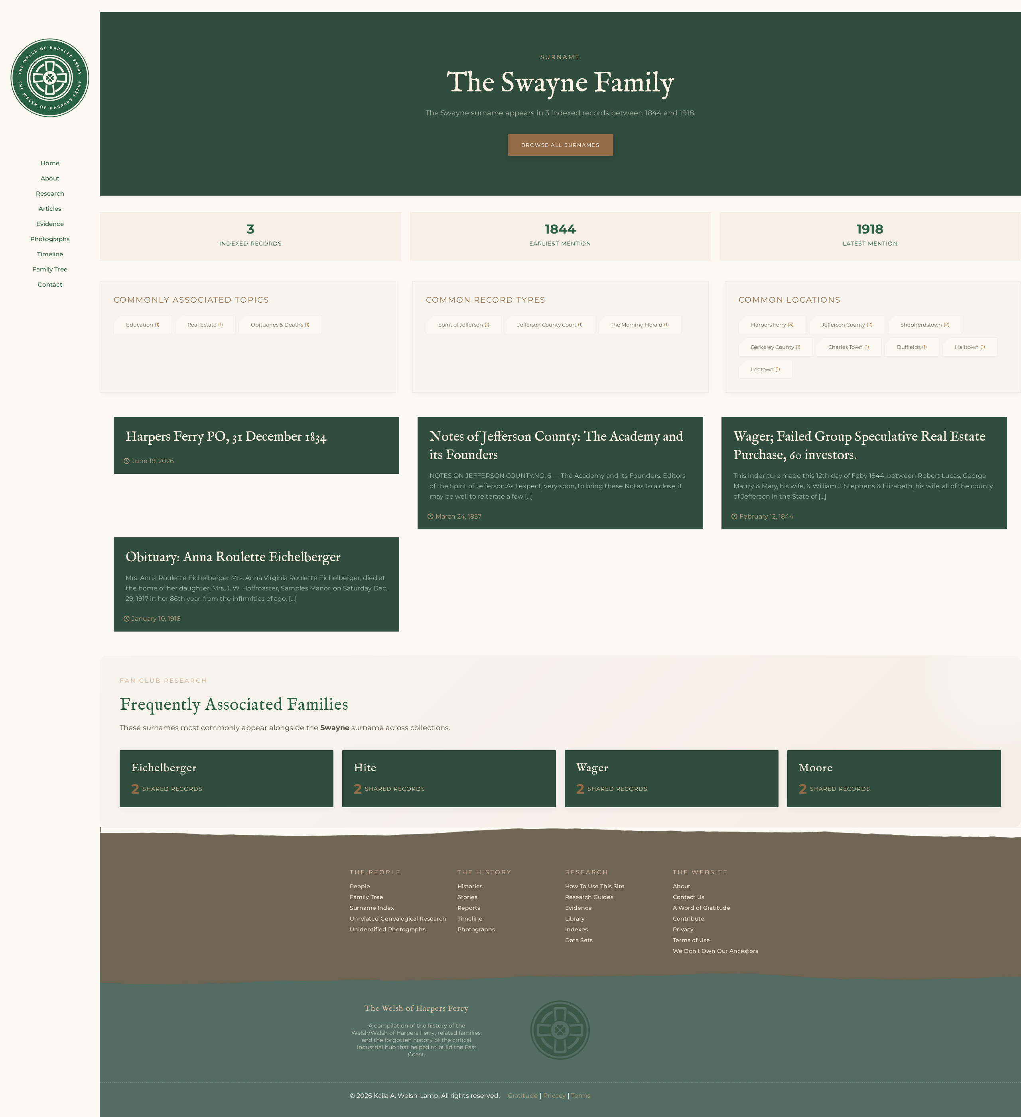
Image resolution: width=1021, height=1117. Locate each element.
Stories (467, 897)
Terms (581, 1095)
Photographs (476, 929)
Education (143, 324)
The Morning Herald (640, 324)
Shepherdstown (925, 324)
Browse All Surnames (560, 145)
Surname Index (372, 907)
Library (575, 918)
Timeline (470, 918)
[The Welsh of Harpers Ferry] (50, 78)
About (681, 886)
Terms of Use (691, 940)
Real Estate (205, 324)
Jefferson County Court (550, 324)
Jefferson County (847, 324)
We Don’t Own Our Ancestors (715, 951)
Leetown (765, 369)
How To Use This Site (595, 886)
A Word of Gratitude (701, 907)
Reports (468, 907)
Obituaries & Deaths (280, 324)
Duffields (912, 347)
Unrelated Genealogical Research (398, 918)
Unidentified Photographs (388, 929)
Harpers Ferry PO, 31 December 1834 (226, 437)
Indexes (576, 929)
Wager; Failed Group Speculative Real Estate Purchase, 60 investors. (859, 446)
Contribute (688, 918)
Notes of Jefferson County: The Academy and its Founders (556, 446)
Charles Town (848, 347)
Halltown (970, 347)
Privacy (683, 929)
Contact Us (688, 897)
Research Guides (589, 897)
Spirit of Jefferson (463, 324)
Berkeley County (775, 347)
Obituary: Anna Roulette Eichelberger (233, 557)
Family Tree (366, 897)
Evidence (578, 907)
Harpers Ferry (772, 324)
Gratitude (523, 1095)
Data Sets (579, 940)
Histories (470, 886)
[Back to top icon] (982, 1100)
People (360, 886)
